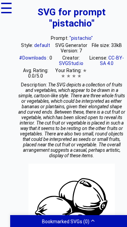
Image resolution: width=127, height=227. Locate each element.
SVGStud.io (71, 63)
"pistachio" (81, 38)
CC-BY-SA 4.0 (112, 60)
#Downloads (33, 58)
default (42, 45)
